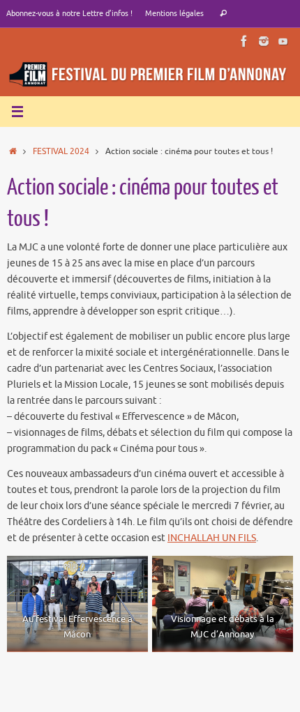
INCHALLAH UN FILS (211, 538)
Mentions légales (174, 13)
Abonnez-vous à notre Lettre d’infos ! (69, 13)
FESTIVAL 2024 (61, 151)
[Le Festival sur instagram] (263, 41)
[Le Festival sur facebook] (244, 41)
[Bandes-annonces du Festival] (283, 41)
